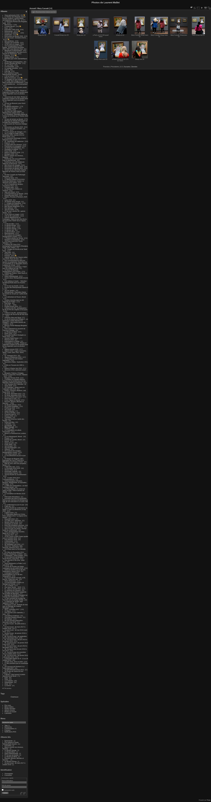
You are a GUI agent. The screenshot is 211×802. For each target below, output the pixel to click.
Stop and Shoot (10, 192)
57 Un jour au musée (11, 286)
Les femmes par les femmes (14, 527)
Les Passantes (9, 66)
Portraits (7, 255)
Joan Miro (8, 252)
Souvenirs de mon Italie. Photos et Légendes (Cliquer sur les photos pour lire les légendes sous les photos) (15, 98)
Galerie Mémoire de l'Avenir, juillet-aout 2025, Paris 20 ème (15, 258)
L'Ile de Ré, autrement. (12, 216)
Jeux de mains (9, 209)
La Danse (8, 685)
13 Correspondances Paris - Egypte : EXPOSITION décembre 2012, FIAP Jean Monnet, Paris (13, 47)
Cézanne (8, 428)
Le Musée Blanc (10, 232)
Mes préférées (9, 41)
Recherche (8, 727)
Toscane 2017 (9, 535)
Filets (6, 679)
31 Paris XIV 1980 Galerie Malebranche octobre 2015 (12, 112)
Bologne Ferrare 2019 (12, 378)
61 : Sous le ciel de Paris (13, 589)
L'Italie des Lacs (10, 466)
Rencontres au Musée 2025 (14, 127)
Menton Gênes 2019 (11, 522)
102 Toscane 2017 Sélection (14, 384)
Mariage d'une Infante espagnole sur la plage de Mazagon (14, 592)
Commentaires (9, 728)
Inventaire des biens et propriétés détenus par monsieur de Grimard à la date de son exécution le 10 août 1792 (15, 500)
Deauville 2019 (10, 519)
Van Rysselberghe (11, 447)
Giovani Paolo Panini (12, 338)
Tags (6, 725)
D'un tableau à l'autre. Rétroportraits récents (10, 73)
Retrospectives (9, 233)
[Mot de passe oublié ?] (24, 793)
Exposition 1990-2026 (12, 29)
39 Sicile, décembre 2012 (13, 393)
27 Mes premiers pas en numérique (16, 663)
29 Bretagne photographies (14, 62)
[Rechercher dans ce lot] (191, 7)
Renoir (7, 441)
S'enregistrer (9, 773)
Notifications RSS (10, 732)
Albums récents (10, 710)
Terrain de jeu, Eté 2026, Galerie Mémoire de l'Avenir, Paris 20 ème (14, 170)
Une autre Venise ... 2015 (13, 587)
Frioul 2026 (8, 151)
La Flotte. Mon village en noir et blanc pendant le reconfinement (13, 81)
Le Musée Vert (9, 230)
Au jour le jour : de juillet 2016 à (15, 623)
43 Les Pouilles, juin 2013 (13, 397)
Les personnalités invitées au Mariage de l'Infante (13, 583)
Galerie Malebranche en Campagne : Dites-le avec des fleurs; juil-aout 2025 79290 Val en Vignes (14, 219)
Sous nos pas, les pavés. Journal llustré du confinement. (14, 529)
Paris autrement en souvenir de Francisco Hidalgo (13, 329)
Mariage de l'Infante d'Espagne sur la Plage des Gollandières (14, 121)
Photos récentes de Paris (13, 63)
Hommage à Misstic (11, 471)
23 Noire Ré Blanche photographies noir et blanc (11, 270)
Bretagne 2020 (9, 154)
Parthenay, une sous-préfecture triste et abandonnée (13, 159)
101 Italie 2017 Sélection (13, 520)
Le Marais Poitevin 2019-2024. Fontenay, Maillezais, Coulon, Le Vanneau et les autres (13, 181)
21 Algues (8, 611)
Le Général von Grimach (13, 590)
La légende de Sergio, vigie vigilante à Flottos (12, 602)
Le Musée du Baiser (11, 108)
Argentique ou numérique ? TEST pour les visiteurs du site (14, 267)
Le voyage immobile (11, 68)
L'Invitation (8, 417)
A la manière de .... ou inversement (16, 84)
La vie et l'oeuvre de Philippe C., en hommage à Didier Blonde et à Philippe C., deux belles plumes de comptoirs (15, 321)
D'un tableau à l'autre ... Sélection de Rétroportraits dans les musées (14, 281)
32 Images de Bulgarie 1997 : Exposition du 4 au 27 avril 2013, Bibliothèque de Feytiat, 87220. (13, 460)
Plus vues (8, 705)
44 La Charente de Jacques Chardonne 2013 (12, 185)
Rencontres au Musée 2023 (14, 167)
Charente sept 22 (10, 414)
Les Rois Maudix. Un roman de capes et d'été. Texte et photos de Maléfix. (13, 490)
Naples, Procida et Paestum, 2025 (16, 197)
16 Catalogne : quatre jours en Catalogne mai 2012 (13, 388)
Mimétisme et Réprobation (13, 50)
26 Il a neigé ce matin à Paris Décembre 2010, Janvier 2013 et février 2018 (13, 135)
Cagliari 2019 (9, 512)
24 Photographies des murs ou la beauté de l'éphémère (14, 53)
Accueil (33, 8)
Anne (6, 684)
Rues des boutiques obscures (14, 525)
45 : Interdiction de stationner (14, 141)
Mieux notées (9, 707)
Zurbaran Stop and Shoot (13, 317)
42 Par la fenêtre (10, 413)
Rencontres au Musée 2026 (14, 36)
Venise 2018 (9, 470)
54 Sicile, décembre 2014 (13, 395)
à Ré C (7, 70)
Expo (6, 677)
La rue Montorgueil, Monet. (14, 436)
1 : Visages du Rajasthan (13, 203)
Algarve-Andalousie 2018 (13, 357)
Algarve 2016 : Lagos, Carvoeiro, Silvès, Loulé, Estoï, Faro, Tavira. (14, 351)
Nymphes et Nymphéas (12, 239)
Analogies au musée (11, 524)
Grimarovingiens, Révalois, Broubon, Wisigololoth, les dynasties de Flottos (14, 482)
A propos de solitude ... (12, 33)
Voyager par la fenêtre (12, 42)
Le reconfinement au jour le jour (15, 455)
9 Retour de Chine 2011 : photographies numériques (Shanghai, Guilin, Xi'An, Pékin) (15, 246)
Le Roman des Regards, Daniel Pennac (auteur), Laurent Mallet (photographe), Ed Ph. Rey (14, 18)
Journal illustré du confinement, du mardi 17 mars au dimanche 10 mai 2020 (14, 509)
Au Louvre (8, 409)
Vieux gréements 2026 (12, 15)
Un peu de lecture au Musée (14, 119)
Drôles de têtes (10, 422)
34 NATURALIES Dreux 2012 (14, 669)
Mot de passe (6, 785)
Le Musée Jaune (10, 227)
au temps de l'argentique (13, 147)
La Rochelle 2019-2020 (12, 468)
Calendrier (8, 713)
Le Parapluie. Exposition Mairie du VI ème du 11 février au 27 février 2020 (15, 115)
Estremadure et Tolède (12, 341)
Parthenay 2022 (10, 408)
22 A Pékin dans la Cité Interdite (15, 549)
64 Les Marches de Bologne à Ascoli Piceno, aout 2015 (13, 557)
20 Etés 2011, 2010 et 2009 (14, 662)
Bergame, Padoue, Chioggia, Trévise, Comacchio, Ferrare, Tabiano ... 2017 (14, 374)
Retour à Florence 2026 (12, 152)
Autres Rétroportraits (11, 276)
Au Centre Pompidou (11, 406)
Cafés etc (8, 506)
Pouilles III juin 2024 (11, 306)
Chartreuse (14, 697)
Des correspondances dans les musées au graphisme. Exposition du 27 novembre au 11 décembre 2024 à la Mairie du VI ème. (14, 263)
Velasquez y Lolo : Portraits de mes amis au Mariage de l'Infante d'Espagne (15, 606)
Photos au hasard (10, 711)
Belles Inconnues (10, 78)
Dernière (134, 67)
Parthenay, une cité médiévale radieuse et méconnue (13, 162)
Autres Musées (9, 411)
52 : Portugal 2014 (11, 355)
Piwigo (209, 800)
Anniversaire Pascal (11, 473)
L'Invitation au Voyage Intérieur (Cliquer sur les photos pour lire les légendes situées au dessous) (14, 381)
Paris (6, 28)
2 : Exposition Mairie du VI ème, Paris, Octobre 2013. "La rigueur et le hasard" (14, 515)
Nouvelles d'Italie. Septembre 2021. (16, 362)
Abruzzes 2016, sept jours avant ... (16, 370)
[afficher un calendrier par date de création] (209, 7)
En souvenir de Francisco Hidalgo (16, 124)
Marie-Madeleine (10, 581)
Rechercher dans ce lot (45, 12)
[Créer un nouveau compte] (21, 793)
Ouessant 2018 (10, 543)
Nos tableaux (9, 208)
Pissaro (7, 438)
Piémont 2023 (9, 340)
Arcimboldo (8, 425)
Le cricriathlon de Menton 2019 (15, 493)
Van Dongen (9, 446)
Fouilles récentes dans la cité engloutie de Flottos (13, 300)
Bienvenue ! (9, 25)
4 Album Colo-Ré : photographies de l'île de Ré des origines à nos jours (14, 308)
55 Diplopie (8, 619)
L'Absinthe (8, 424)
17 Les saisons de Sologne (14, 132)
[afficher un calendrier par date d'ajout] (205, 7)
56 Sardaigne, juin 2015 (13, 544)
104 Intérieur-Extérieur (12, 616)
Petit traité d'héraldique (12, 497)
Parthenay (8, 254)
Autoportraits (9, 682)
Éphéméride (9, 31)
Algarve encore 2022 (11, 349)
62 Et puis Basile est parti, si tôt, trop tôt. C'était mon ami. (13, 578)
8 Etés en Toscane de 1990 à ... (15, 365)
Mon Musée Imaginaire (12, 206)
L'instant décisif (10, 26)
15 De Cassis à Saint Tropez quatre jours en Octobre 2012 (15, 537)
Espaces (7, 143)
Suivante (127, 67)
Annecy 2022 (9, 416)
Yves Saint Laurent (11, 454)
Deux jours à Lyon (11, 398)
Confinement (9, 541)
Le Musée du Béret (11, 332)
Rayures (7, 55)
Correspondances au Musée (14, 193)
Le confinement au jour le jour (14, 505)
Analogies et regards (11, 149)
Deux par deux (9, 178)
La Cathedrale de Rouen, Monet (15, 297)
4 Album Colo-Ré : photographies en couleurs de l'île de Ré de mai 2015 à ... (15, 314)
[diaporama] (201, 7)
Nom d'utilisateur (7, 780)
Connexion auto (8, 790)
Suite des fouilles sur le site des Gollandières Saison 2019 (13, 570)
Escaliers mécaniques (12, 205)
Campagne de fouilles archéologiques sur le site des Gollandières (12, 574)
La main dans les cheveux (13, 144)
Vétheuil (7, 449)
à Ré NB (7, 71)
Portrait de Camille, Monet (13, 439)
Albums (4, 11)
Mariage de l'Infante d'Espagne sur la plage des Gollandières (14, 596)
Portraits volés (9, 187)
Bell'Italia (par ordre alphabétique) (16, 58)
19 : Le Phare (9, 65)
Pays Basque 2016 (11, 539)
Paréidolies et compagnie (13, 146)
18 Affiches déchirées (12, 106)
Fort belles (8, 109)
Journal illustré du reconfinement (15, 474)
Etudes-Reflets (9, 57)
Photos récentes (10, 708)
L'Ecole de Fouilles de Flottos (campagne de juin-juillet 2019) (13, 567)
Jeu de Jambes (10, 290)
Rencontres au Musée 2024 (14, 168)
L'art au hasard (9, 76)
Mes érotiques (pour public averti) (16, 87)
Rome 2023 (8, 333)
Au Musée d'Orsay (11, 405)
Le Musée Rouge (10, 225)
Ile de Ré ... (8, 305)
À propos (8, 730)
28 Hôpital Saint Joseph (13, 201)
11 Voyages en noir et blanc (14, 79)
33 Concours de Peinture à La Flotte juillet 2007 (13, 667)
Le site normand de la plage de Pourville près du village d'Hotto (13, 599)
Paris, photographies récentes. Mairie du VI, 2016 (13, 532)
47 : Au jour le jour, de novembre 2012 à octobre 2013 (14, 653)
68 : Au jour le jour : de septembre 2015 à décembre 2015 (14, 637)
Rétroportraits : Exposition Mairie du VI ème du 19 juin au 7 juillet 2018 (14, 293)
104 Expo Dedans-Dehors (13, 617)
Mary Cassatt (9, 427)
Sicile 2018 (8, 386)
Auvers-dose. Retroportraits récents (16, 278)
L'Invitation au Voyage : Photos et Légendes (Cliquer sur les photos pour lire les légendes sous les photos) (15, 92)
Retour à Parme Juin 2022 (13, 368)
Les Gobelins (9, 681)
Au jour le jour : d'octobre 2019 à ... (16, 38)
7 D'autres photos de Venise (14, 238)
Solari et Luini (9, 443)
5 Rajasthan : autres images (14, 555)
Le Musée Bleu (10, 224)
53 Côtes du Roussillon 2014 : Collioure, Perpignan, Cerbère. (13, 553)
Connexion (8, 775)
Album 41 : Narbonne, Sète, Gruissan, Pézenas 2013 (12, 546)
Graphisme (8, 34)
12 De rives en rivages (12, 44)
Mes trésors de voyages (12, 165)
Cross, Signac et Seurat (12, 400)
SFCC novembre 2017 (12, 609)
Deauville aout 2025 (11, 195)
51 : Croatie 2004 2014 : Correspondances (11, 478)
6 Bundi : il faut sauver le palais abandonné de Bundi (13, 675)
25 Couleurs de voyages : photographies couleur (11, 235)
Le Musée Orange (10, 228)
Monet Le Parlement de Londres (15, 433)
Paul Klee (8, 303)
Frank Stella (8, 444)
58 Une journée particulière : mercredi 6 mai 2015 (12, 621)
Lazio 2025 (8, 200)
